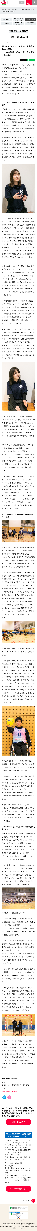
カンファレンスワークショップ (30, 23)
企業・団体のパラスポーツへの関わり (18, 19)
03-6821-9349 (21, 1226)
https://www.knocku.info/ (10, 1091)
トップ (4, 9)
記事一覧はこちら (18, 1122)
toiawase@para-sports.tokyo (7, 1226)
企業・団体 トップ (13, 9)
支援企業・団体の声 (26, 9)
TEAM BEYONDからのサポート (18, 23)
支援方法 (7, 23)
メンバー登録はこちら (18, 1189)
